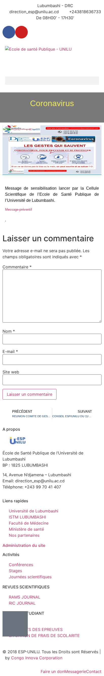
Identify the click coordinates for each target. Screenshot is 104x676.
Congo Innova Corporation (36, 657)
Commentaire (17, 267)
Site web (11, 372)
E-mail (10, 351)
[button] (52, 80)
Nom (9, 331)
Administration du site (24, 545)
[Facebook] (9, 32)
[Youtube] (21, 32)
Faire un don (52, 671)
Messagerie (75, 671)
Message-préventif (18, 209)
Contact (93, 671)
